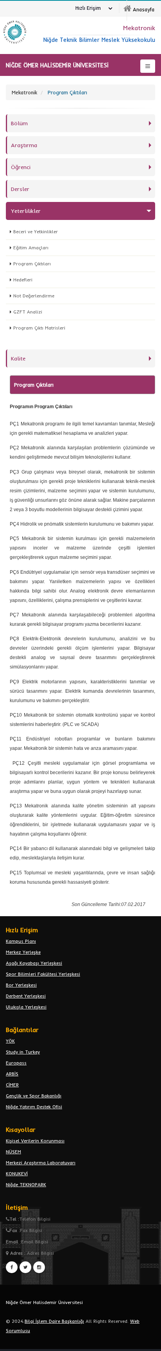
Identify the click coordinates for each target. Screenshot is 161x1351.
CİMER (12, 1085)
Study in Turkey (23, 1052)
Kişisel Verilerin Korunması (35, 1141)
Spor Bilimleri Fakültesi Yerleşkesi (43, 974)
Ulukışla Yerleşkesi (26, 1007)
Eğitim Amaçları (30, 247)
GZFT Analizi (27, 312)
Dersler (20, 189)
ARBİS (12, 1074)
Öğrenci (20, 167)
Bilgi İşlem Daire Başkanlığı (54, 1321)
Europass (16, 1063)
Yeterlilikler (26, 210)
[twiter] (25, 1267)
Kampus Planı (21, 941)
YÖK (10, 1041)
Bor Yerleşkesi (21, 985)
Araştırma (24, 145)
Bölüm (19, 123)
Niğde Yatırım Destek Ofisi (34, 1107)
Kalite (18, 358)
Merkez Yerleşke (23, 952)
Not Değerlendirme (33, 296)
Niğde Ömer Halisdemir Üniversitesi (44, 1302)
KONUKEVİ (17, 1173)
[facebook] (12, 1267)
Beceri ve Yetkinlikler (35, 231)
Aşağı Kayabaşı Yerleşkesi (34, 963)
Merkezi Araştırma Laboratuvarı (40, 1162)
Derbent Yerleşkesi (26, 996)
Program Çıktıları (32, 264)
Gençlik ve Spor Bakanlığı (33, 1096)
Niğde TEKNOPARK (26, 1184)
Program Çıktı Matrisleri (39, 328)
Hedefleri (22, 280)
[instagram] (39, 1267)
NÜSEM (13, 1152)
